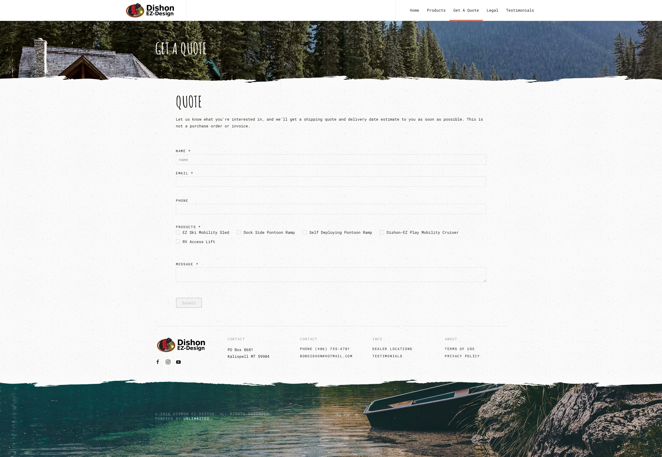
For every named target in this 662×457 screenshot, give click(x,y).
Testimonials (520, 10)
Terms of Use (460, 348)
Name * (183, 151)
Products (436, 10)
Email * (184, 173)
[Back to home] (150, 10)
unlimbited (196, 418)
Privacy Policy (462, 356)
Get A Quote (466, 10)
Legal (492, 10)
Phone (182, 200)
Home (414, 10)
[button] (356, 415)
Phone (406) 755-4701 (325, 348)
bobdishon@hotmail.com (326, 356)
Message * (187, 264)
